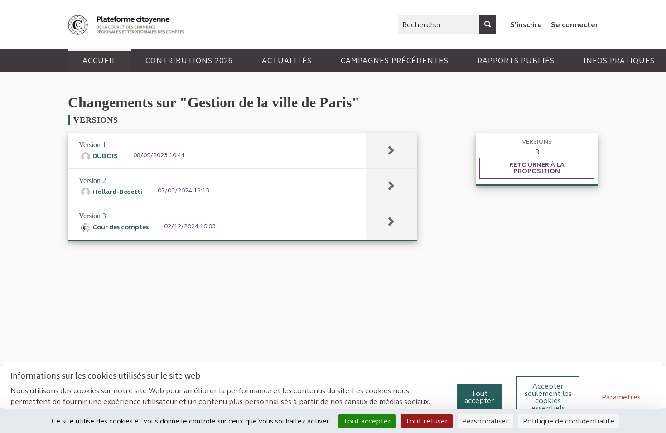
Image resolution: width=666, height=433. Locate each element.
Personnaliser (485, 421)
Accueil (99, 60)
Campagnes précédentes (395, 60)
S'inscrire (526, 24)
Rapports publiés (516, 60)
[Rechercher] (487, 24)
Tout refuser (426, 421)
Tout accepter (479, 397)
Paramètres (621, 397)
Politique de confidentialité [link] (568, 421)
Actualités (287, 60)
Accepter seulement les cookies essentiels (548, 397)
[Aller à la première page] (127, 24)
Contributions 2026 (189, 60)
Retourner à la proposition (537, 168)
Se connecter (574, 24)
